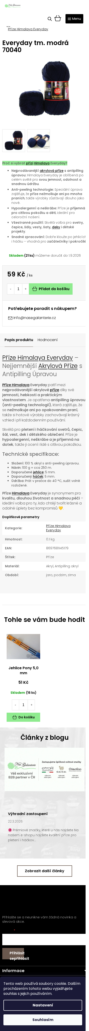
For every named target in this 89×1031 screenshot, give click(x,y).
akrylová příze (51, 170)
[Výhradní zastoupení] (44, 769)
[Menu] (74, 18)
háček (38, 476)
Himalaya (42, 163)
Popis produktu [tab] (19, 339)
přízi (29, 163)
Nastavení (43, 1005)
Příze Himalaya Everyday (37, 358)
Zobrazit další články (44, 871)
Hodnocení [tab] (48, 339)
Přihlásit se (17, 954)
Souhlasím (42, 1019)
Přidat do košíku (54, 288)
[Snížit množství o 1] (10, 289)
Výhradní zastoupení (28, 813)
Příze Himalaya (15, 385)
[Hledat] (50, 18)
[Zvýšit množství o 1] (25, 289)
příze (54, 390)
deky (56, 227)
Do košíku (26, 717)
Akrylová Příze (58, 366)
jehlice (38, 472)
